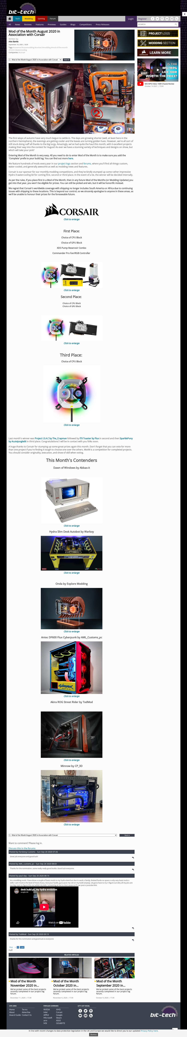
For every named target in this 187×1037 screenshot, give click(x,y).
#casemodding (28, 47)
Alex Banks (13, 41)
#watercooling (21, 50)
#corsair (22, 52)
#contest (38, 47)
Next (66, 60)
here (70, 158)
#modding (46, 47)
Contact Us (26, 1015)
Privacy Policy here (149, 1030)
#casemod (17, 47)
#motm (12, 50)
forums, (88, 163)
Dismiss (93, 1035)
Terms (24, 1010)
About (12, 1012)
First (11, 947)
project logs (64, 163)
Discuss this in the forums (22, 848)
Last (22, 947)
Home (12, 1010)
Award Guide (15, 1015)
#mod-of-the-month (59, 47)
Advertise (26, 1012)
